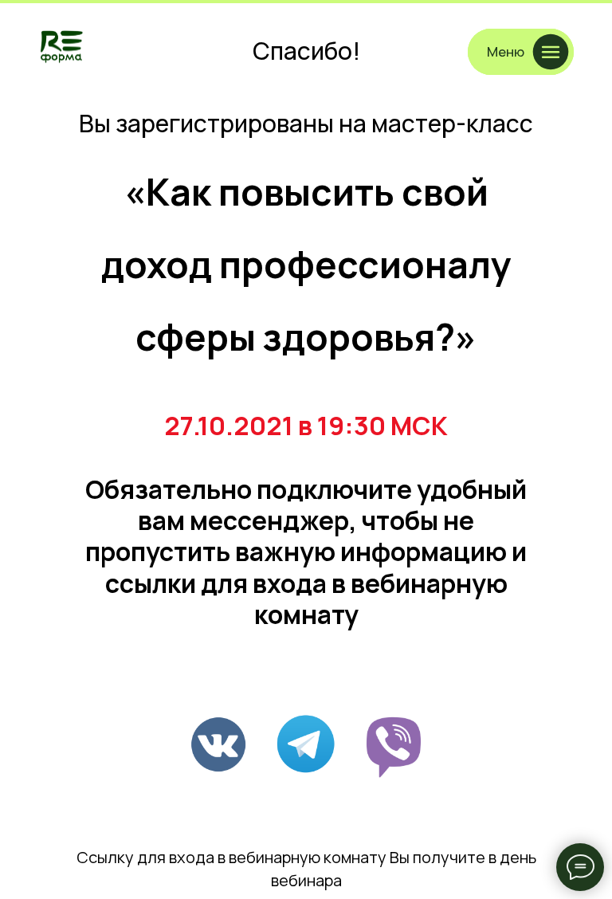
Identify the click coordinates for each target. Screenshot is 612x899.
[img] (62, 46)
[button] (521, 52)
